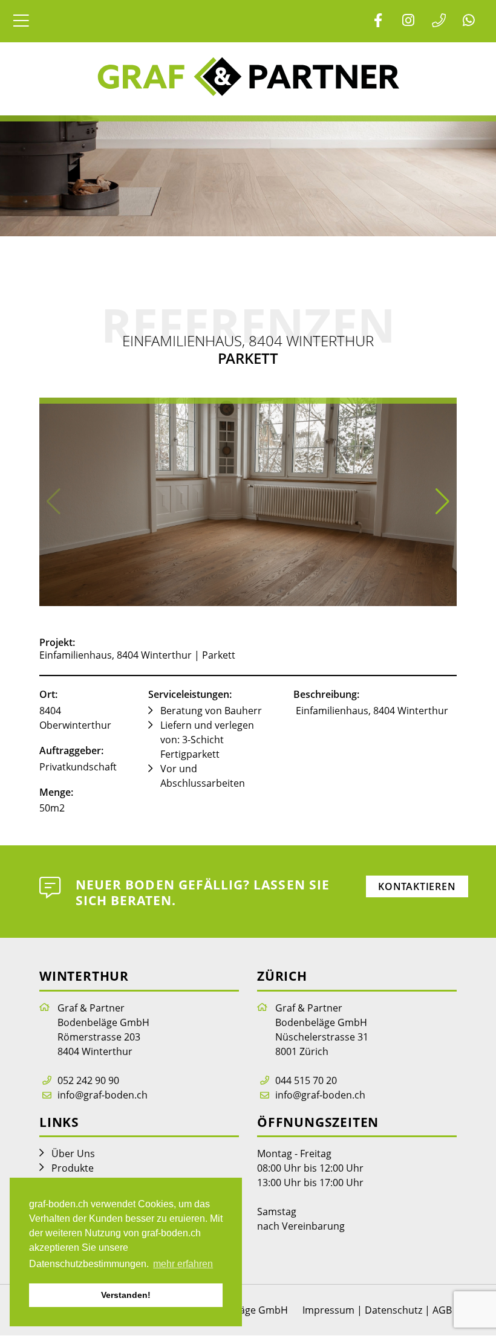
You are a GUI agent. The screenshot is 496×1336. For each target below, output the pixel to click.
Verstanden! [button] (126, 1295)
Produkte (72, 1168)
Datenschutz (393, 1310)
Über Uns (73, 1153)
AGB (442, 1310)
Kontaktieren (417, 886)
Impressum (328, 1310)
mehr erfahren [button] (183, 1264)
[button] (442, 501)
